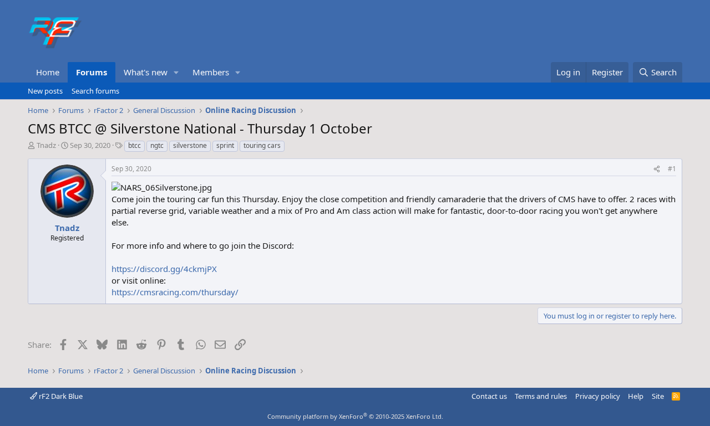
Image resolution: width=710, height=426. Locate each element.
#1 (672, 168)
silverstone (190, 145)
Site (658, 396)
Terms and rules (541, 396)
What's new (146, 72)
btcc (134, 145)
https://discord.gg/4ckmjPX (164, 268)
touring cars (262, 145)
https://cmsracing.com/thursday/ (175, 291)
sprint (225, 145)
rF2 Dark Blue (60, 396)
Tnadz (46, 145)
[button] (176, 72)
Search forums (95, 91)
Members (210, 72)
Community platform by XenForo (355, 416)
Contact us (489, 396)
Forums (91, 72)
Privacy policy (597, 396)
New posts (45, 91)
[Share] (657, 169)
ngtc (157, 145)
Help (635, 396)
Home (47, 72)
